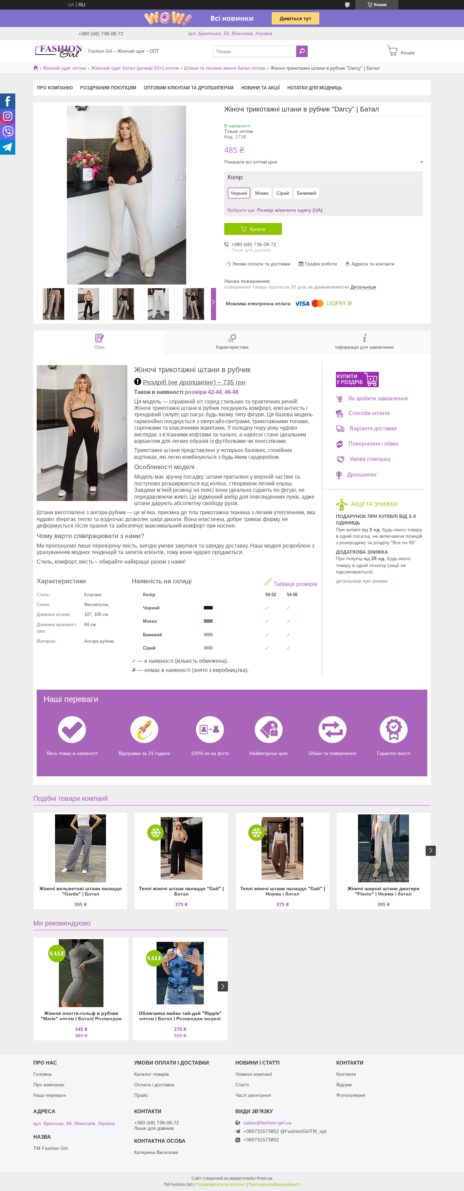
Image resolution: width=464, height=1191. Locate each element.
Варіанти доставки (373, 428)
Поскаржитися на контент (221, 1184)
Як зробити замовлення (378, 398)
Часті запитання (253, 1095)
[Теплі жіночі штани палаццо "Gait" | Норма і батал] (282, 848)
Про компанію (55, 87)
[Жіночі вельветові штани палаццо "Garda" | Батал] (80, 848)
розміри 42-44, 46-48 (211, 392)
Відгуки (344, 1084)
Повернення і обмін (373, 444)
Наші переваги (49, 1095)
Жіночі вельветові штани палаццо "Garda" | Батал (80, 891)
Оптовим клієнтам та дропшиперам (189, 87)
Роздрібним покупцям (108, 87)
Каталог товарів (151, 1074)
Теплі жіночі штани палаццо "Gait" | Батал (181, 891)
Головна (42, 1074)
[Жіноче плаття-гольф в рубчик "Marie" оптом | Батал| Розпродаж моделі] (81, 973)
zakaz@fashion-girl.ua (267, 1122)
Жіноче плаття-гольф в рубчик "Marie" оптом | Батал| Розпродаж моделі (81, 1016)
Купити (257, 229)
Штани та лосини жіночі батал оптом (224, 68)
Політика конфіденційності (275, 1184)
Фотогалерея (350, 1095)
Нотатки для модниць (314, 87)
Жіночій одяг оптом (64, 68)
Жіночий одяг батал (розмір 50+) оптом (135, 68)
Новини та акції (260, 87)
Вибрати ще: (275, 210)
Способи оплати (369, 413)
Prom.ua (264, 1178)
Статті (242, 1084)
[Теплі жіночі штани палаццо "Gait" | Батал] (181, 848)
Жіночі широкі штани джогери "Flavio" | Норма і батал (383, 891)
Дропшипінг (362, 475)
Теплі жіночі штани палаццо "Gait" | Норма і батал (282, 891)
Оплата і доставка (154, 1084)
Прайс (141, 1095)
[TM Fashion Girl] (58, 51)
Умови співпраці (370, 459)
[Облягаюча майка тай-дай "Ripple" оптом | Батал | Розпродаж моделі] (180, 973)
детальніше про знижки (362, 581)
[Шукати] (302, 51)
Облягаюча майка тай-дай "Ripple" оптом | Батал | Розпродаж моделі (180, 1016)
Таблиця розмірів (294, 584)
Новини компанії (253, 1074)
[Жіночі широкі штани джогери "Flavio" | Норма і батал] (383, 848)
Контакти (346, 1074)
